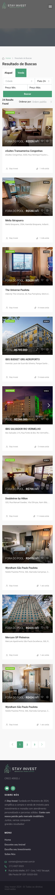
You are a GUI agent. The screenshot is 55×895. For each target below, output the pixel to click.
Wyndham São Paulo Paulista (21, 567)
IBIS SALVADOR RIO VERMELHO (23, 428)
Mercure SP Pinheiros (17, 637)
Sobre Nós (10, 854)
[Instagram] (13, 788)
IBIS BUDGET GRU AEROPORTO (22, 359)
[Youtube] (7, 788)
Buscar (27, 94)
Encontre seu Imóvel (15, 844)
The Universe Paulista (17, 290)
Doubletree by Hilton (16, 498)
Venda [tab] (21, 72)
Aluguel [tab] (8, 72)
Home (8, 58)
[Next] (42, 744)
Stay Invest (13, 169)
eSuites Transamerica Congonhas (23, 150)
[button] (50, 6)
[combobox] (19, 81)
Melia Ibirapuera (14, 220)
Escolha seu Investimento (18, 849)
